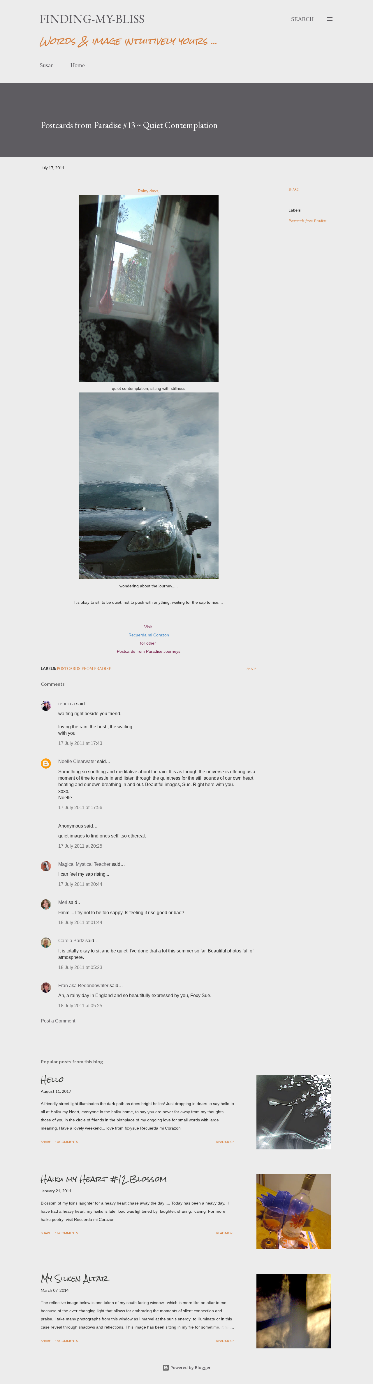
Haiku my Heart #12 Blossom (104, 1179)
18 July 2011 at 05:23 (80, 967)
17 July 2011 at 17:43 (80, 743)
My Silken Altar (74, 1278)
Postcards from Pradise (307, 221)
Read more (225, 1142)
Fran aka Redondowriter (83, 985)
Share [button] (293, 189)
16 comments (66, 1233)
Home (78, 65)
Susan (47, 65)
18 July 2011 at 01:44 (80, 922)
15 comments (66, 1341)
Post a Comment (58, 1020)
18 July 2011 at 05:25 (80, 1005)
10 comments (66, 1142)
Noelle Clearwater (77, 761)
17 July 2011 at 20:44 (80, 884)
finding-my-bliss (92, 19)
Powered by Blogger (190, 1367)
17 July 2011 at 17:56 (80, 807)
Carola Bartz (71, 940)
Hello (52, 1079)
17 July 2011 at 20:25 (80, 846)
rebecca (66, 703)
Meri (62, 902)
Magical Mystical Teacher (84, 864)
